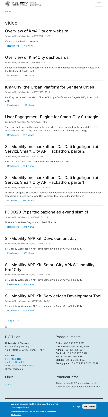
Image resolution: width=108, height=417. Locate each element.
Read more (13, 45)
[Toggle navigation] (99, 4)
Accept (77, 406)
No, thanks (89, 406)
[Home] (23, 4)
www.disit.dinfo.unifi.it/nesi (19, 365)
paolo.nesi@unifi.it (14, 362)
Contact (9, 384)
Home (8, 11)
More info (16, 414)
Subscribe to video (6, 327)
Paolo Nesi (16, 358)
